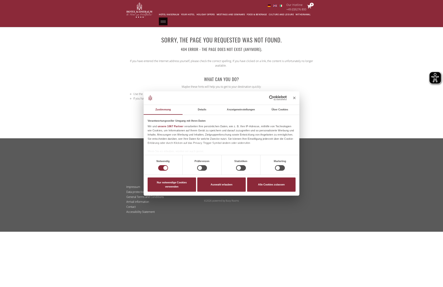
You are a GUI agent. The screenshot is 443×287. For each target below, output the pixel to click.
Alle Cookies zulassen (271, 184)
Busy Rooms (232, 200)
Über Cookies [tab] (280, 109)
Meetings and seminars (231, 14)
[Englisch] (275, 6)
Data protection (135, 192)
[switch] (202, 168)
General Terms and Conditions (145, 197)
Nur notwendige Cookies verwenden (172, 184)
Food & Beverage (257, 14)
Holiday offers (206, 14)
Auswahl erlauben (221, 184)
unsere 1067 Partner (171, 126)
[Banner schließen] (294, 98)
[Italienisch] (281, 6)
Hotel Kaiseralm (169, 14)
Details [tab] (202, 109)
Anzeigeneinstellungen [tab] (241, 109)
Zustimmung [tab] (163, 109)
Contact (131, 207)
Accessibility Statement (140, 212)
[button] (309, 7)
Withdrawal (303, 14)
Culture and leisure (281, 14)
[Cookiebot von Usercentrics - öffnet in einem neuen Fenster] (271, 98)
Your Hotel (188, 14)
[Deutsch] (269, 6)
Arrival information (137, 202)
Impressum (133, 187)
